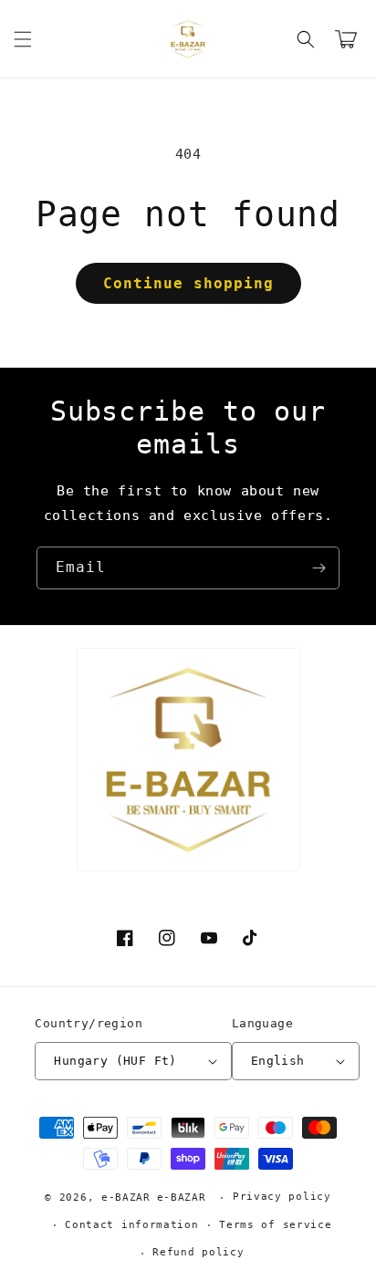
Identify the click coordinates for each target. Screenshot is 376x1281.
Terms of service (275, 1225)
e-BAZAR (126, 1197)
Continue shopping (188, 283)
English (278, 1061)
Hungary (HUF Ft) (115, 1061)
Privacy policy (282, 1197)
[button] (23, 39)
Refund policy (198, 1252)
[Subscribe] (318, 568)
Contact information (131, 1225)
